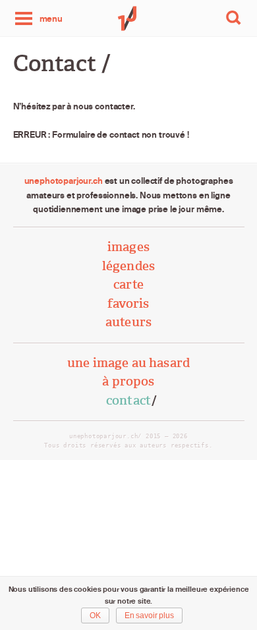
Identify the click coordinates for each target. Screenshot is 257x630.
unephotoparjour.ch (63, 180)
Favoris (128, 303)
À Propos (128, 381)
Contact (128, 400)
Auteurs (128, 322)
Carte (128, 284)
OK (95, 615)
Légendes (128, 266)
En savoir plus (149, 615)
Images (128, 247)
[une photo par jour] (128, 18)
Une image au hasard (128, 363)
